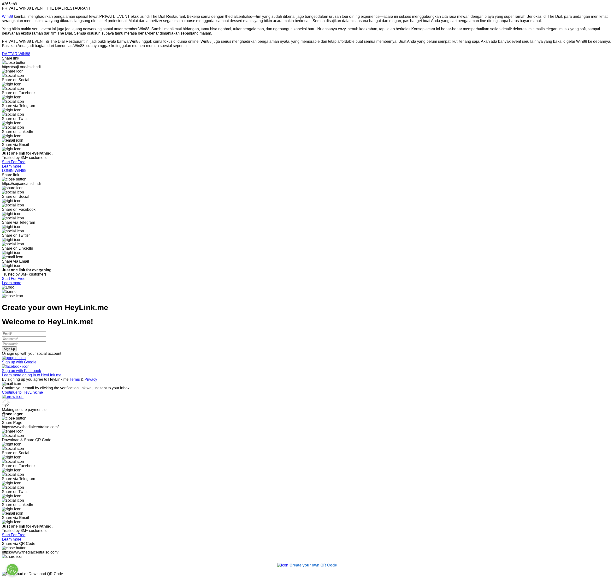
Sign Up (9, 349)
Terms (75, 379)
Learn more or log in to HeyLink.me (31, 375)
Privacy (90, 379)
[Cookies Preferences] (12, 570)
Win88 (7, 16)
